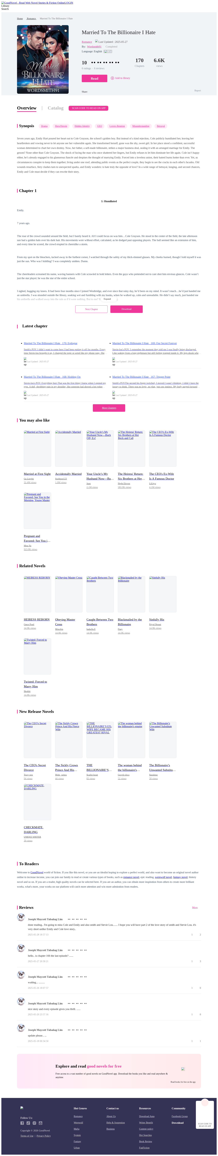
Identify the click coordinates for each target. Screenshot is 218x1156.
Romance (31, 18)
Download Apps (146, 1116)
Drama (44, 126)
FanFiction (144, 1147)
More (195, 907)
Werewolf (78, 1122)
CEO (99, 126)
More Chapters (109, 408)
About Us (111, 1116)
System (77, 1135)
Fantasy (77, 1141)
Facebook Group (180, 1116)
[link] (20, 18)
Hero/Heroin (61, 126)
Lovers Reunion (117, 126)
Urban (77, 1147)
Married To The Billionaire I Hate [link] (56, 18)
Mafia (76, 1129)
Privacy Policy (44, 1136)
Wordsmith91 (94, 46)
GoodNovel (36, 872)
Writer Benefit (146, 1122)
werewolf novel (163, 877)
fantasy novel (180, 877)
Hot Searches (145, 1135)
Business (110, 1129)
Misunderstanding (140, 126)
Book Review (145, 1141)
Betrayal (161, 126)
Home (20, 18)
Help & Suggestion (115, 1122)
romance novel (131, 877)
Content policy (146, 1129)
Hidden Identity (82, 126)
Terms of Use (26, 1136)
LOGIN (69, 2)
